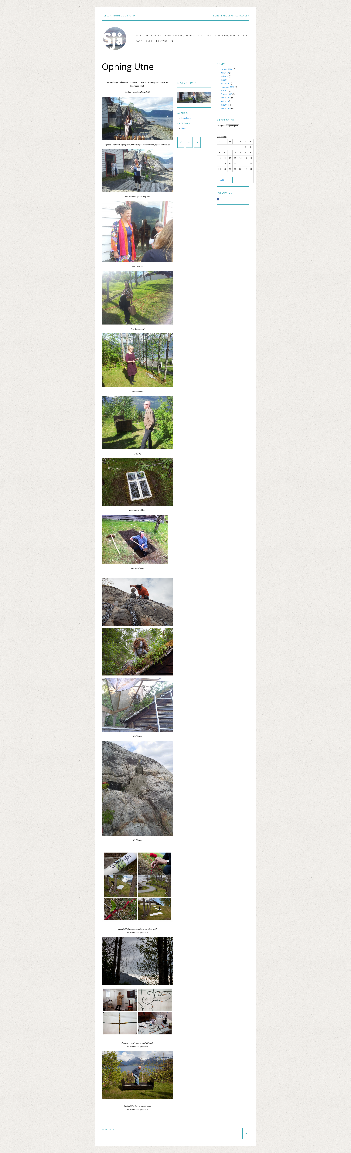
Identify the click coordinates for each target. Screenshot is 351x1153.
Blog (149, 41)
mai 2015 (225, 91)
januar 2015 (226, 98)
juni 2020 (225, 73)
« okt (222, 180)
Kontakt (162, 41)
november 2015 (227, 87)
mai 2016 (225, 80)
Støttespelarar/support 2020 (227, 35)
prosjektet (153, 35)
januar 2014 (226, 108)
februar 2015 (226, 94)
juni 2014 (225, 101)
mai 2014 (225, 105)
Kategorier (221, 125)
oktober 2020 (226, 69)
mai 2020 (225, 76)
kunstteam (186, 118)
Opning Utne (128, 66)
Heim (139, 35)
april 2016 (225, 83)
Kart (139, 41)
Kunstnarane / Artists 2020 (184, 35)
